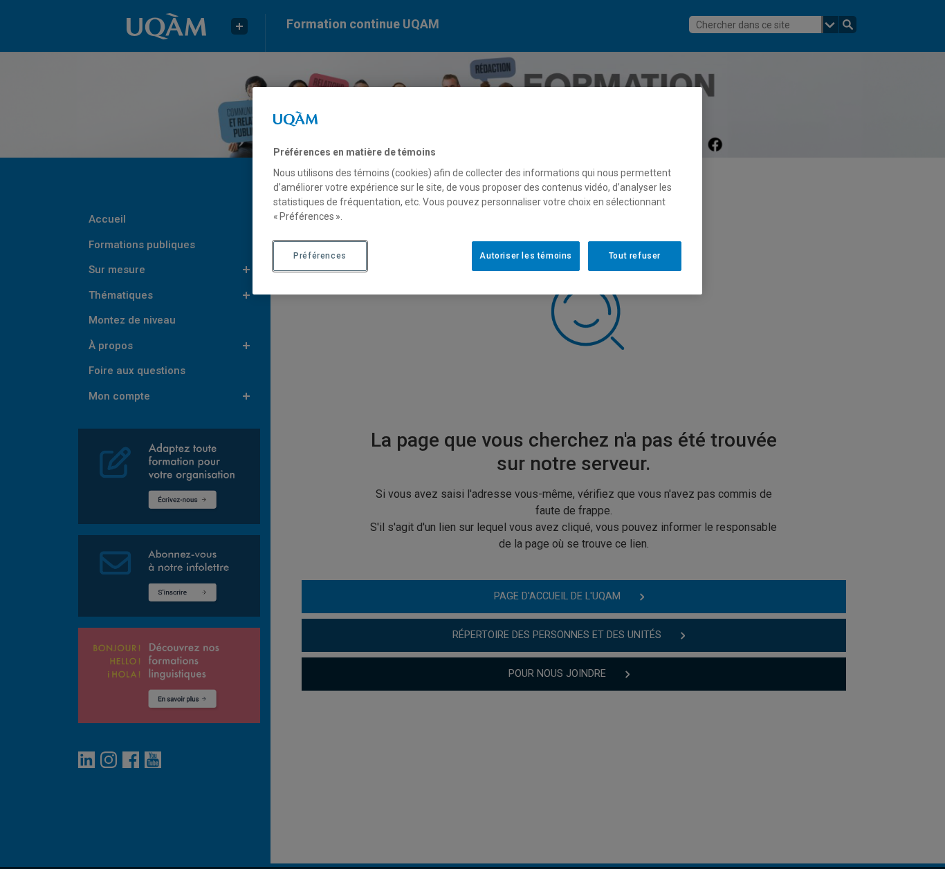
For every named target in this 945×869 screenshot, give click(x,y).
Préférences (320, 256)
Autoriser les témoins (525, 256)
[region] (477, 191)
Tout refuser (635, 256)
